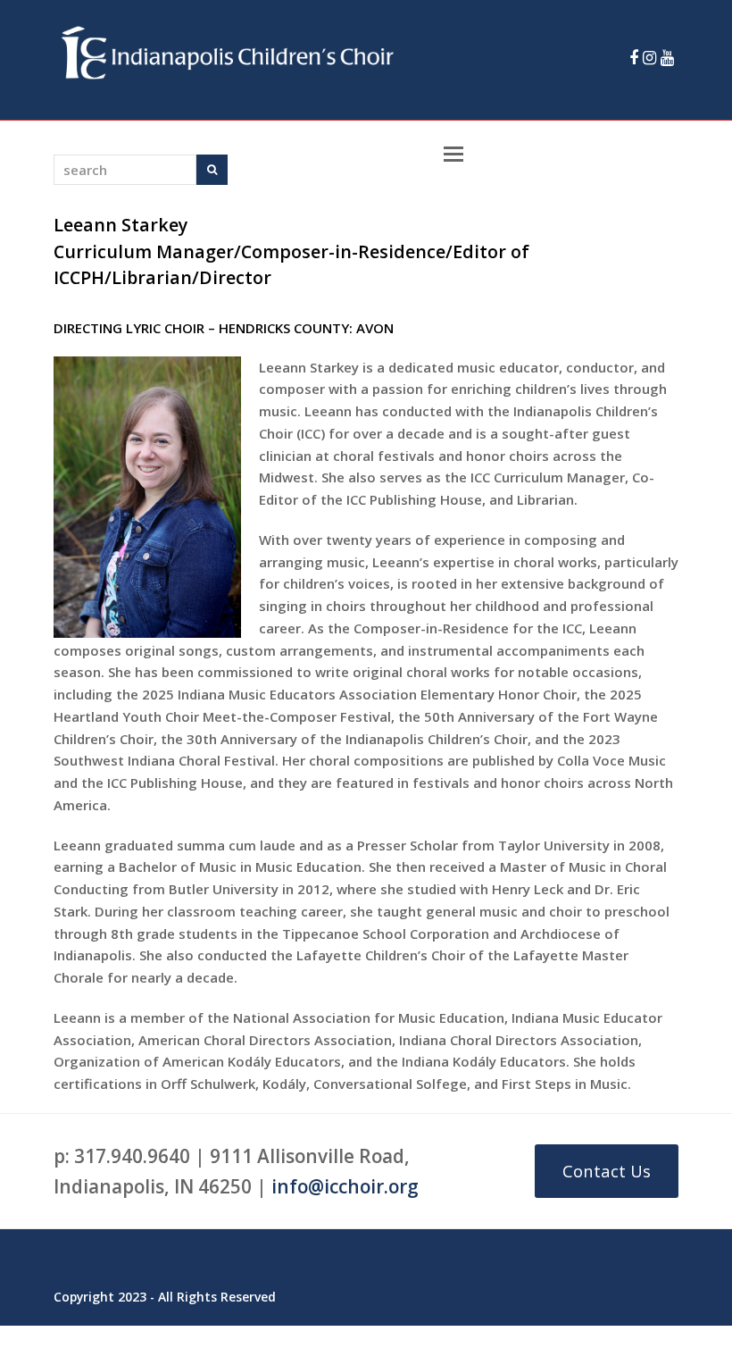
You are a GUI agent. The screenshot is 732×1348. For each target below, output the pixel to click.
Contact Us (606, 1171)
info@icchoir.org (345, 1186)
